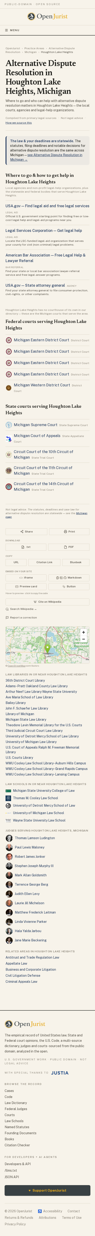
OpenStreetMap (16, 665)
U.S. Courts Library (19, 757)
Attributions (47, 1218)
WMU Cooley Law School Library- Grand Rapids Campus (47, 769)
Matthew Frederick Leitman (35, 912)
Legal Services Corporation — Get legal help (44, 230)
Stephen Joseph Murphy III (34, 866)
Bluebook (75, 562)
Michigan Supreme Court (35, 425)
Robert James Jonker (30, 856)
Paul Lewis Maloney (29, 847)
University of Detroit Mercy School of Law (44, 805)
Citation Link (44, 562)
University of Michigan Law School (38, 813)
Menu (15, 30)
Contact (74, 1211)
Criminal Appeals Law (21, 981)
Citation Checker (17, 1145)
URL (16, 562)
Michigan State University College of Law (44, 790)
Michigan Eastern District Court (41, 340)
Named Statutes (17, 1127)
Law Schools (14, 1121)
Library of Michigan (20, 714)
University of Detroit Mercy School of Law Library (42, 736)
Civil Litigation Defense (23, 975)
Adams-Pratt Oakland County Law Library (37, 686)
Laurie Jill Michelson (29, 903)
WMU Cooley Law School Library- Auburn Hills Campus (46, 763)
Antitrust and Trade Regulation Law (32, 957)
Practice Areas (34, 48)
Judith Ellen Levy (27, 894)
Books (9, 1139)
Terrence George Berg (31, 884)
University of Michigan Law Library (31, 742)
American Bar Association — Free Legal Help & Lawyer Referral (46, 258)
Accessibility (50, 1211)
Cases (9, 1091)
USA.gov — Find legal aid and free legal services (47, 206)
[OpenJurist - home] (47, 16)
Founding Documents (20, 1133)
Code (8, 1097)
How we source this (19, 122)
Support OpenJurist (47, 1190)
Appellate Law (16, 963)
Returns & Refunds (19, 1218)
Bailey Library (16, 703)
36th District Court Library (25, 680)
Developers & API (18, 1164)
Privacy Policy (15, 1224)
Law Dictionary (16, 1103)
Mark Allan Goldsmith (31, 875)
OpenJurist (13, 48)
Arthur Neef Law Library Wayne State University (41, 692)
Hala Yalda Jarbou (28, 931)
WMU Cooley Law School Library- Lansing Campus (43, 774)
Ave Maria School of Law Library (29, 697)
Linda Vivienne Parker (31, 922)
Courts (10, 1115)
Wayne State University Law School (39, 820)
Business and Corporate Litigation (31, 969)
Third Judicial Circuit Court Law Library (34, 731)
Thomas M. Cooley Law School (35, 798)
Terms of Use (72, 1218)
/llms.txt (11, 1170)
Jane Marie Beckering (31, 940)
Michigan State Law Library (26, 719)
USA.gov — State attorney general (35, 285)
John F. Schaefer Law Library (27, 708)
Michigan (31, 52)
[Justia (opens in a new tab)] (60, 1073)
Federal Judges (16, 1109)
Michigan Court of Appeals (37, 436)
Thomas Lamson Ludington (35, 838)
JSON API (12, 1177)
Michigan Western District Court (42, 385)
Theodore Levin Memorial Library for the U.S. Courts (44, 725)
